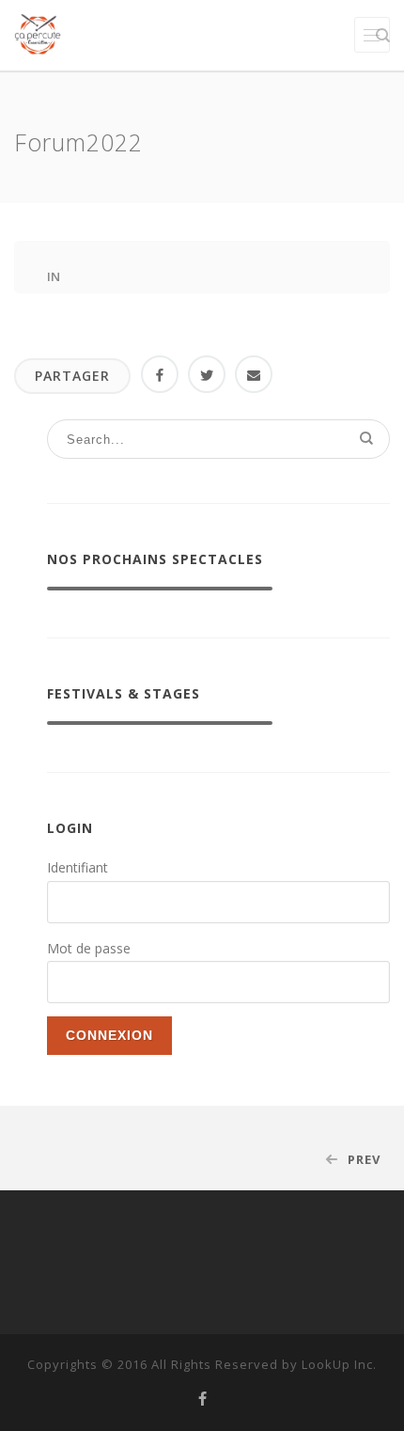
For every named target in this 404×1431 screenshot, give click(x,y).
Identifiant (77, 867)
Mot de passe (89, 948)
